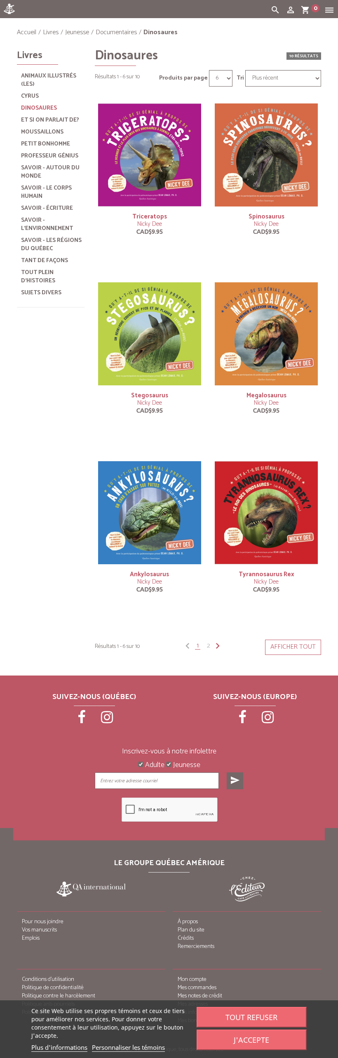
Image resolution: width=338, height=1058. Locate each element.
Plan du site (191, 930)
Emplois (31, 938)
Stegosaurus (149, 395)
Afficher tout (293, 646)
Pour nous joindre (42, 922)
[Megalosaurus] (266, 333)
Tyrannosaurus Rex (266, 574)
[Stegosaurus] (149, 333)
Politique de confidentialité (53, 987)
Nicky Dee (149, 224)
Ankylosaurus (149, 574)
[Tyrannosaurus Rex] (266, 512)
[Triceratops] (149, 155)
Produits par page (183, 78)
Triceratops (149, 216)
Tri (240, 78)
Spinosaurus (266, 216)
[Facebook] (82, 720)
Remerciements (196, 946)
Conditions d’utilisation (48, 979)
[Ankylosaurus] (149, 512)
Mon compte (192, 979)
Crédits (186, 938)
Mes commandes (197, 987)
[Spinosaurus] (266, 155)
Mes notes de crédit (200, 996)
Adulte (153, 765)
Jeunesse (185, 765)
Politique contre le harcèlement (58, 996)
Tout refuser (251, 1017)
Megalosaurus (266, 395)
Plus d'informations (59, 1047)
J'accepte (251, 1040)
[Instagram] (107, 720)
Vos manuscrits (39, 930)
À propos (188, 922)
